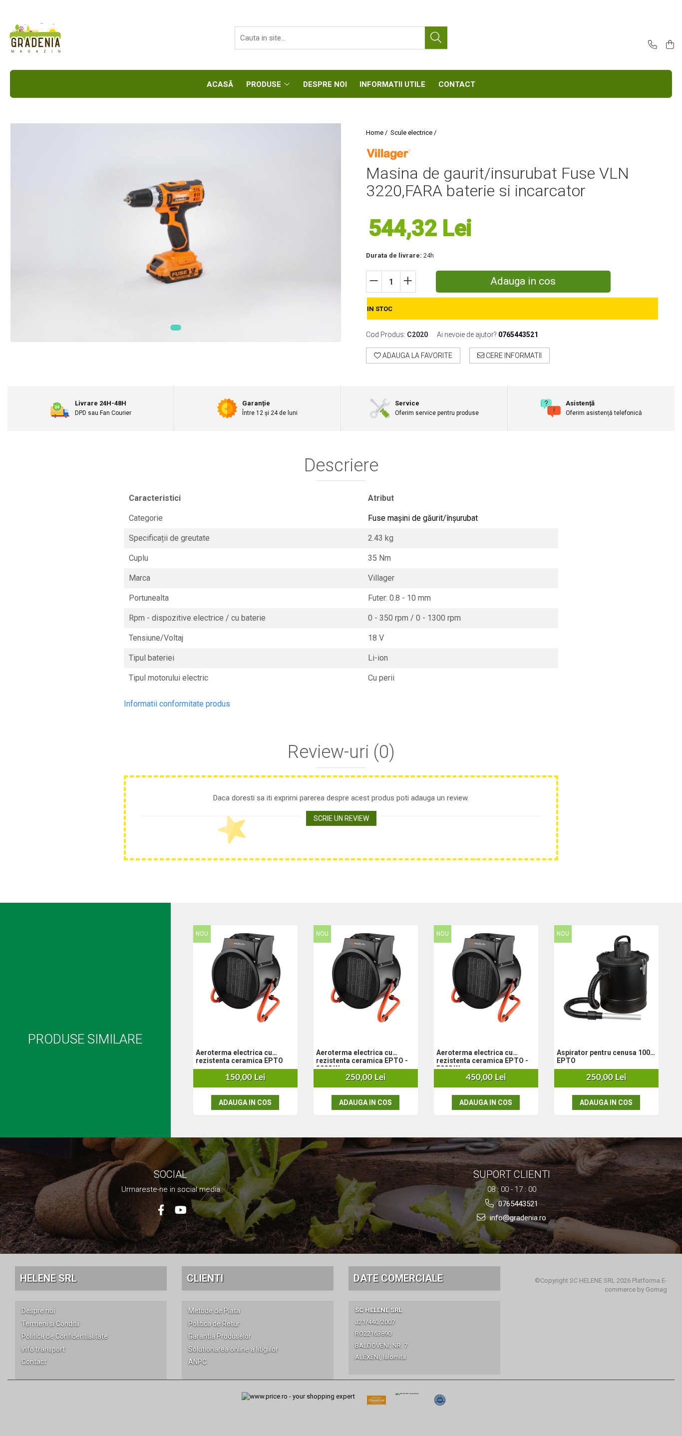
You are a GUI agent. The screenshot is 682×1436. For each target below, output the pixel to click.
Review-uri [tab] (341, 752)
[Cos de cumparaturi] (668, 45)
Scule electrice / (414, 132)
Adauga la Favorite (416, 355)
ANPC (197, 1362)
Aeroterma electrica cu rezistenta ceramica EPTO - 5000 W (482, 1058)
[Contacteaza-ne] (651, 45)
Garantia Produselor (219, 1336)
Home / (377, 132)
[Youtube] (180, 1210)
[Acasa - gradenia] (57, 37)
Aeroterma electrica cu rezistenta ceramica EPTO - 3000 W (362, 1058)
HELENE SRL (48, 1278)
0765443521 (517, 1203)
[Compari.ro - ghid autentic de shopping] (440, 1400)
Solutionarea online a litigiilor (233, 1349)
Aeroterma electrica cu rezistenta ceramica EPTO (239, 1057)
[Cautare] (436, 37)
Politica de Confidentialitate (64, 1336)
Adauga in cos (523, 281)
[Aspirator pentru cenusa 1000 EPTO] (606, 977)
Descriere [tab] (341, 466)
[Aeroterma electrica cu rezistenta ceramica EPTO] (245, 977)
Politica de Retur (214, 1324)
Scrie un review (341, 818)
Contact (33, 1362)
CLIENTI (205, 1278)
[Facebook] (161, 1210)
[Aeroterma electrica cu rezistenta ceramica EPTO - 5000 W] (486, 977)
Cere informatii (513, 355)
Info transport (43, 1349)
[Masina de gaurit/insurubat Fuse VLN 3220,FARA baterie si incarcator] (175, 232)
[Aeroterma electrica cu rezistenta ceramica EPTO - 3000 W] (366, 977)
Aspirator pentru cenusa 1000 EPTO (605, 1057)
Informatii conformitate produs (177, 704)
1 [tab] (176, 327)
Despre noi (38, 1311)
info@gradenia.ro (517, 1217)
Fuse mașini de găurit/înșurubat (423, 518)
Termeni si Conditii (50, 1324)
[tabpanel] (175, 232)
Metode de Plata (214, 1311)
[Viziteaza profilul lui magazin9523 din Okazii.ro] (376, 1403)
